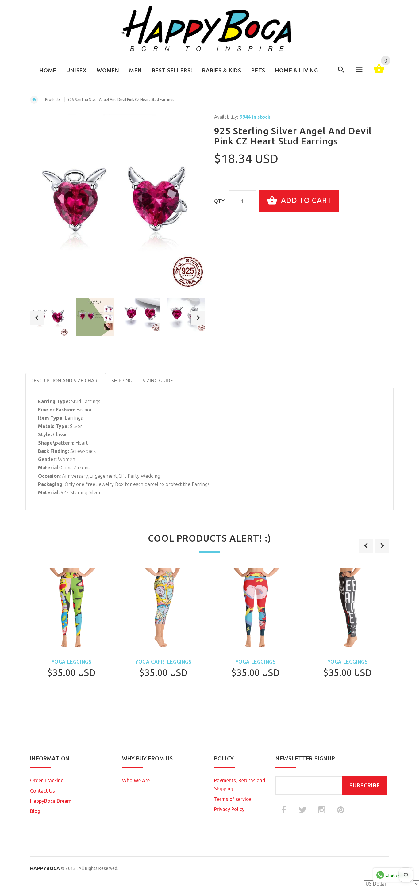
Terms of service (232, 799)
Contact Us (42, 791)
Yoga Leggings (72, 661)
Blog (35, 811)
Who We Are (136, 780)
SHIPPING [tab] (121, 380)
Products (52, 99)
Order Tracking (46, 780)
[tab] (183, 376)
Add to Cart (305, 200)
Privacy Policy (229, 809)
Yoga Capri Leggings (163, 661)
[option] (49, 317)
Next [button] (198, 318)
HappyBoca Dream (50, 801)
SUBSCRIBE (364, 785)
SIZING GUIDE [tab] (158, 380)
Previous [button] (37, 318)
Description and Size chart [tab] (65, 380)
